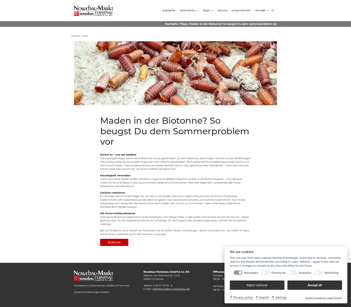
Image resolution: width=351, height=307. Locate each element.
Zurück (114, 242)
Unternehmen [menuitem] (241, 10)
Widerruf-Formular (118, 285)
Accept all (315, 285)
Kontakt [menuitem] (260, 10)
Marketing (331, 272)
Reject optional (257, 285)
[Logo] (93, 10)
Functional (278, 272)
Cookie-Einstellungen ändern (92, 292)
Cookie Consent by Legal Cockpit (323, 297)
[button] (273, 10)
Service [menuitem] (222, 10)
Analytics (305, 272)
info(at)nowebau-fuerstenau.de (171, 288)
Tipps (184, 24)
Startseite (171, 24)
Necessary (251, 272)
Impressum (81, 285)
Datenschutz (97, 285)
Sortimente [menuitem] (187, 10)
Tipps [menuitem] (206, 10)
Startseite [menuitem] (169, 10)
